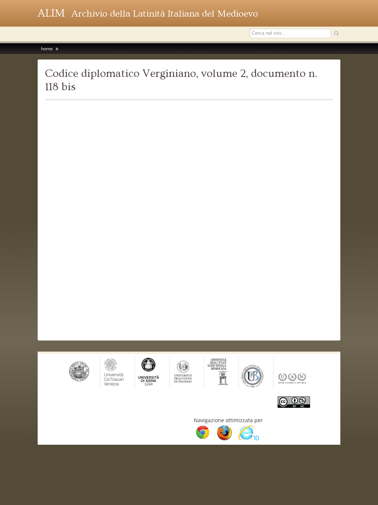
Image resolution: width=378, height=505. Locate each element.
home (47, 48)
